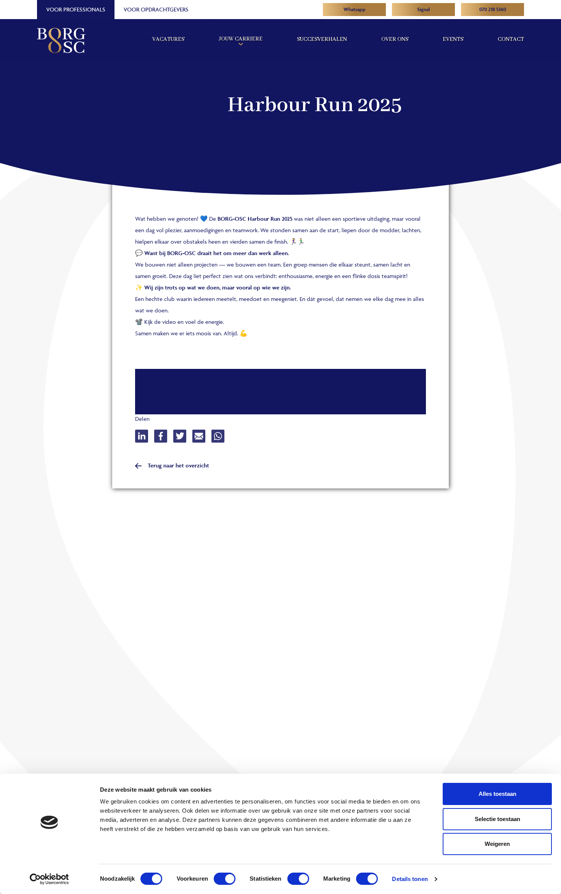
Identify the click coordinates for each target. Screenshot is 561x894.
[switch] (224, 879)
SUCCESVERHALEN (322, 39)
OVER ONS (394, 39)
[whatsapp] (221, 436)
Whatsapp (354, 9)
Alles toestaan (497, 794)
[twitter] (182, 436)
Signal (423, 9)
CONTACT (511, 39)
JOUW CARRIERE (241, 39)
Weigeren (497, 844)
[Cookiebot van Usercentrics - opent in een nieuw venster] (49, 879)
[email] (201, 436)
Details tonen (409, 879)
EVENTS (453, 39)
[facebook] (163, 436)
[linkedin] (144, 436)
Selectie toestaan (497, 819)
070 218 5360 (492, 9)
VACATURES (168, 39)
